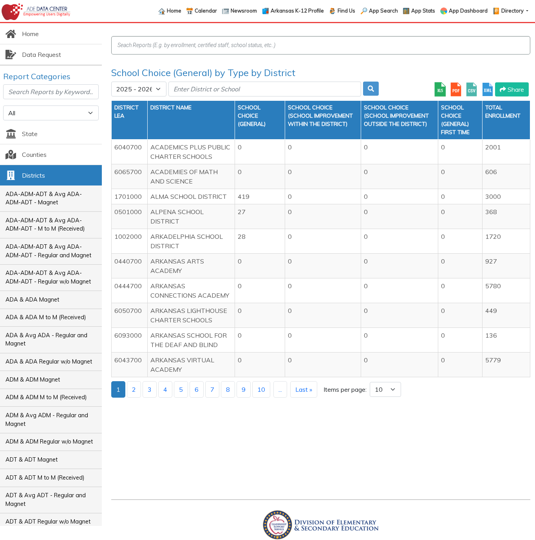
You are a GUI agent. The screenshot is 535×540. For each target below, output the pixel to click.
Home (174, 10)
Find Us (346, 10)
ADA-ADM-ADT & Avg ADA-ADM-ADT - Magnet (43, 198)
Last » (303, 389)
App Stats (423, 10)
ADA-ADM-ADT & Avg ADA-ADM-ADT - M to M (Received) (45, 225)
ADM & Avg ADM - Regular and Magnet (46, 419)
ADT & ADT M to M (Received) (45, 477)
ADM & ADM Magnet (32, 379)
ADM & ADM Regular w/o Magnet (49, 441)
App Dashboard (468, 10)
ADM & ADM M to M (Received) (46, 397)
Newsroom (244, 10)
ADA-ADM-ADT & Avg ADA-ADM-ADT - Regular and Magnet (48, 251)
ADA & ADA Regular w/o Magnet (48, 361)
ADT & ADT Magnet (31, 459)
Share (515, 89)
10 (261, 389)
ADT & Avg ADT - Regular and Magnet (45, 499)
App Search (383, 10)
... (280, 389)
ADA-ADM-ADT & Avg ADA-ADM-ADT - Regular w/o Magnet (48, 277)
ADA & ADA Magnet (32, 299)
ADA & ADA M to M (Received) (45, 317)
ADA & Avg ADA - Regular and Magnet (46, 339)
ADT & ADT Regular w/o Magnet (47, 521)
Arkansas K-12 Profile (297, 10)
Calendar (206, 10)
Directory (513, 10)
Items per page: (345, 389)
